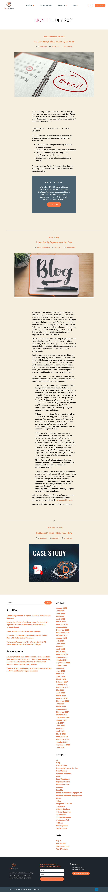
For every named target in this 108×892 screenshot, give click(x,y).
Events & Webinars (50, 36)
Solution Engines (63, 809)
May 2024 (60, 674)
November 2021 (62, 712)
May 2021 (60, 728)
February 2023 (62, 698)
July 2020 (60, 748)
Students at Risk (62, 820)
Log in (58, 841)
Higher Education (63, 782)
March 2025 (61, 652)
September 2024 (63, 663)
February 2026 (62, 624)
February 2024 (62, 682)
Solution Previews (63, 812)
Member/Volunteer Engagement (69, 793)
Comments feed (62, 846)
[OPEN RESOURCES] (66, 5)
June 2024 (60, 671)
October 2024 (61, 660)
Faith (58, 776)
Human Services (62, 785)
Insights (61, 36)
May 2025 (60, 646)
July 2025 (60, 641)
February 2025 (62, 655)
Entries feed (61, 844)
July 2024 (60, 668)
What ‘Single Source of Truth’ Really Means (24, 631)
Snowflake (60, 806)
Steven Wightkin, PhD (43, 247)
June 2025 (60, 644)
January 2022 (61, 709)
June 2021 (60, 726)
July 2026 (60, 611)
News (58, 798)
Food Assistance (63, 779)
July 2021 (60, 723)
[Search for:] (25, 603)
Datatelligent (43, 46)
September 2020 (63, 745)
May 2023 (60, 690)
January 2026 (61, 627)
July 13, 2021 (55, 538)
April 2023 (60, 693)
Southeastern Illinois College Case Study (54, 532)
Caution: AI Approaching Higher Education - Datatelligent (29, 668)
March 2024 (61, 679)
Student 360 (61, 815)
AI (57, 760)
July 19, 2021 (58, 247)
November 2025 (62, 633)
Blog (51, 237)
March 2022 (61, 707)
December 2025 (62, 630)
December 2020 (62, 739)
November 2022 (62, 701)
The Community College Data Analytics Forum (54, 41)
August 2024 (61, 665)
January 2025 (61, 657)
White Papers (61, 828)
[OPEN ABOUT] (78, 5)
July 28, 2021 (55, 46)
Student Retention (63, 817)
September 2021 (63, 718)
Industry (59, 787)
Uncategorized (62, 826)
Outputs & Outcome (64, 804)
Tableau (59, 823)
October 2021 (61, 715)
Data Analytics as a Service (67, 768)
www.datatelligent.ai (64, 500)
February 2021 (62, 737)
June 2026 (60, 614)
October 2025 (61, 635)
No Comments (68, 46)
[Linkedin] (96, 889)
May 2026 (60, 616)
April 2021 (60, 731)
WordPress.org (62, 849)
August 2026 (61, 608)
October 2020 (61, 742)
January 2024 (61, 685)
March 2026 (61, 622)
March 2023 (61, 696)
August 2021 (61, 720)
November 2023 (62, 687)
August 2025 (61, 638)
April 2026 (60, 619)
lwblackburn (43, 538)
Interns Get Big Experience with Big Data (54, 242)
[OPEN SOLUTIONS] (33, 5)
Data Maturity (61, 771)
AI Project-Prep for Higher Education (23, 671)
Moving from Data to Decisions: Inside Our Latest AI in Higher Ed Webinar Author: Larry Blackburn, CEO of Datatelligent (28, 624)
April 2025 (60, 649)
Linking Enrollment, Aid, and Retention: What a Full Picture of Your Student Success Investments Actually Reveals (29, 661)
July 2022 (60, 704)
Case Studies (50, 528)
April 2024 (60, 676)
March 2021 (61, 734)
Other (56, 237)
